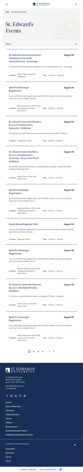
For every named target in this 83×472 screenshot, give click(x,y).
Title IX (8, 461)
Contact (9, 402)
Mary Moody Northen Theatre (16, 431)
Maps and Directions (13, 406)
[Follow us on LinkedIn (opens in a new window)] (16, 395)
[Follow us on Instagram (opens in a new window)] (11, 395)
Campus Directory (12, 414)
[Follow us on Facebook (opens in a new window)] (7, 395)
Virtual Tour (10, 410)
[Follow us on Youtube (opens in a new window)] (20, 395)
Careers (9, 418)
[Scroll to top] (75, 444)
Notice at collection (28, 469)
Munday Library (11, 426)
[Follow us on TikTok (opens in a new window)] (24, 395)
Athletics (9, 422)
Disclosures (10, 452)
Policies (8, 457)
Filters (8, 44)
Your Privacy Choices (48, 469)
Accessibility (10, 448)
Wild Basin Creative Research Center (19, 435)
